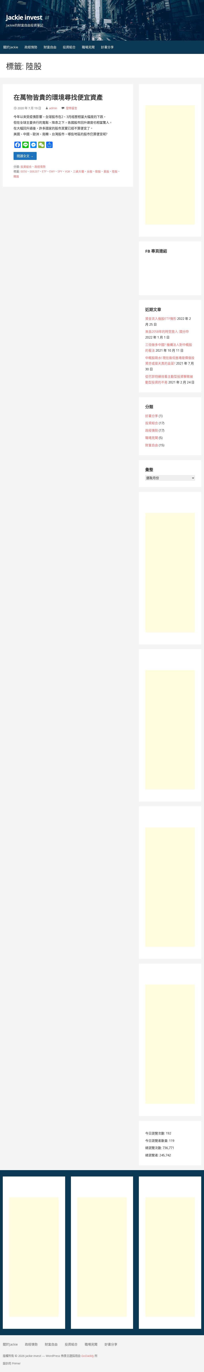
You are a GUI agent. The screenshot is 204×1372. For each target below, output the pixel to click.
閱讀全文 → (25, 156)
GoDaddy (87, 1356)
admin (53, 108)
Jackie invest (24, 17)
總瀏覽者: (152, 1155)
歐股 (98, 171)
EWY (52, 171)
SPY (60, 171)
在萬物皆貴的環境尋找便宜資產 (58, 97)
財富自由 (50, 47)
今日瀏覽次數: (155, 1133)
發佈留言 (71, 108)
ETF (44, 171)
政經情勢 (31, 47)
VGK (67, 171)
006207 (34, 171)
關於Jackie (10, 47)
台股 (89, 171)
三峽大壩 (78, 171)
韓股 (16, 176)
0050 (24, 171)
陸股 (115, 171)
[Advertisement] (170, 165)
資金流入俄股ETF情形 (160, 318)
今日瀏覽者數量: (157, 1140)
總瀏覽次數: (154, 1148)
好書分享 (107, 47)
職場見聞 (88, 47)
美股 (106, 171)
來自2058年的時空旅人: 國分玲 (167, 331)
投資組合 (69, 47)
